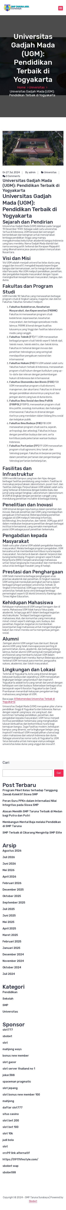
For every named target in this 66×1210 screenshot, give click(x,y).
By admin (30, 172)
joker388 (9, 1075)
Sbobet (33, 1201)
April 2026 (9, 876)
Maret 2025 (10, 935)
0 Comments (12, 176)
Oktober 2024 (12, 967)
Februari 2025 (12, 941)
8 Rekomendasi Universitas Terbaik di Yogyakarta (29, 700)
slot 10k (8, 1133)
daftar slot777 (13, 1107)
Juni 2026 (9, 863)
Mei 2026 (9, 870)
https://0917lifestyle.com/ (20, 1159)
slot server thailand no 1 (19, 1068)
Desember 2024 (13, 954)
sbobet (7, 1036)
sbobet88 (9, 1172)
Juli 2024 (9, 974)
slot (5, 1042)
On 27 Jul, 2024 (11, 172)
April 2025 (9, 928)
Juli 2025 (9, 909)
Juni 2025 (9, 915)
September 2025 (14, 902)
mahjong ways (12, 1049)
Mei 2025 (8, 922)
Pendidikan (10, 992)
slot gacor (9, 1062)
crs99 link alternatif (16, 1153)
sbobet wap (10, 1166)
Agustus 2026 (12, 850)
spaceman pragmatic (17, 1081)
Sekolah (8, 998)
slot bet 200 (11, 1120)
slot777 (8, 1029)
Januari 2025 (11, 948)
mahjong (8, 1101)
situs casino (11, 1114)
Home (21, 87)
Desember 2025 (13, 889)
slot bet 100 (10, 1127)
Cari (6, 763)
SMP (5, 1005)
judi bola (8, 1140)
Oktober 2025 (12, 896)
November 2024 (13, 961)
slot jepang (10, 1088)
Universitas (37, 87)
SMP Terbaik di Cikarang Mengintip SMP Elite (32, 832)
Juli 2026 (9, 857)
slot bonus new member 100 (21, 1094)
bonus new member (16, 1055)
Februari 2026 (12, 883)
